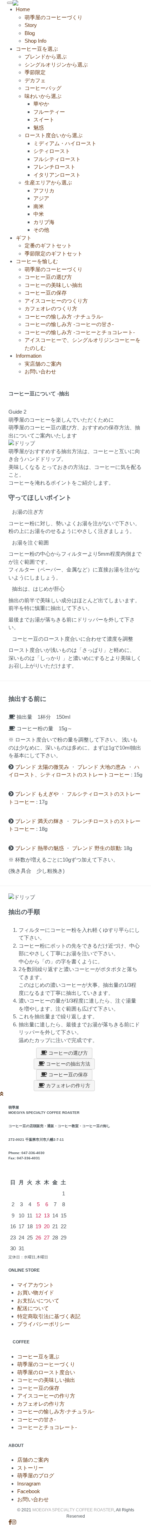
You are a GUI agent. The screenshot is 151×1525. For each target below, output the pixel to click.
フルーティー (49, 112)
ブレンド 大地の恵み (101, 767)
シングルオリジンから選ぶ (56, 65)
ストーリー (30, 1468)
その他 (41, 230)
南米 (38, 206)
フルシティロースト (57, 159)
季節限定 (35, 72)
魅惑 (38, 128)
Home (23, 9)
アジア (41, 198)
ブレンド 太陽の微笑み (43, 767)
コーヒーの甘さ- (36, 1419)
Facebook (28, 1491)
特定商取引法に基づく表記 (48, 1316)
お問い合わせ (40, 371)
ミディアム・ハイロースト (65, 143)
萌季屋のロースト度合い (46, 1372)
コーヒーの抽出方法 (67, 1064)
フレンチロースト (54, 167)
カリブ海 (43, 222)
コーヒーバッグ (43, 88)
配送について (33, 1308)
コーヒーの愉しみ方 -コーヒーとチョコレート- (80, 332)
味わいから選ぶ (43, 96)
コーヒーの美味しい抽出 (54, 285)
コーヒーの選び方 (67, 1053)
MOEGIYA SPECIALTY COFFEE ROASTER (73, 1510)
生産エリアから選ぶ (48, 182)
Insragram (29, 1484)
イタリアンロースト (57, 175)
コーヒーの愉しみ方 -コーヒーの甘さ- (69, 324)
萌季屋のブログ (35, 1475)
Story (31, 25)
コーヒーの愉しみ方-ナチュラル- (55, 1411)
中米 (38, 214)
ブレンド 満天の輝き (40, 821)
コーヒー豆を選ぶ (38, 1356)
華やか (41, 104)
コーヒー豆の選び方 (48, 277)
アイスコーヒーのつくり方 (56, 301)
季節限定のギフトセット (54, 253)
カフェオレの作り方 (67, 1085)
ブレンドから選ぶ (46, 56)
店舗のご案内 (33, 1460)
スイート (43, 119)
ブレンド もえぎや (37, 794)
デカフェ (35, 80)
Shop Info (35, 41)
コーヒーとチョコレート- (47, 1427)
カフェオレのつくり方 (51, 308)
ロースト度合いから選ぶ (54, 135)
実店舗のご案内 (43, 364)
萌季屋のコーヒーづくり (54, 17)
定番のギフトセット (48, 245)
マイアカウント (35, 1285)
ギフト (24, 238)
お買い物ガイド (35, 1292)
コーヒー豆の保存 (46, 293)
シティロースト (51, 151)
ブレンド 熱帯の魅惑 (39, 848)
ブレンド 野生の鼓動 (96, 848)
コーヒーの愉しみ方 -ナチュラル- (64, 316)
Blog (30, 33)
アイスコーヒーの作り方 (46, 1396)
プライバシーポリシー (43, 1324)
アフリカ (43, 191)
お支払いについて (38, 1300)
